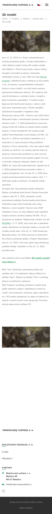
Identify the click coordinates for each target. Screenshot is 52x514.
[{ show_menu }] (47, 4)
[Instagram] (3, 491)
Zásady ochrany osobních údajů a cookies (26, 502)
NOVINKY (6, 223)
